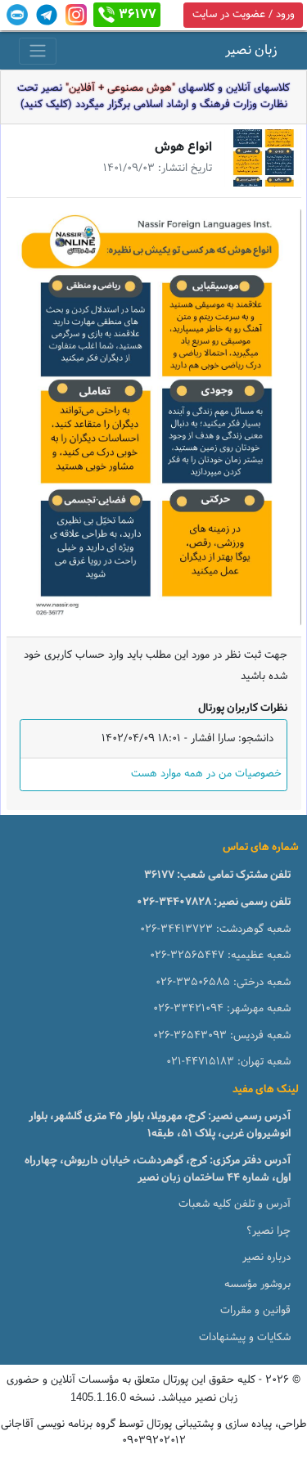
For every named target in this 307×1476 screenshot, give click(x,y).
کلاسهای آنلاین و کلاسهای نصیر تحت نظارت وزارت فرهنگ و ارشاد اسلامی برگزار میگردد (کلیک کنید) (153, 96)
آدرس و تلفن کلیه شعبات (234, 1204)
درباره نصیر (266, 1258)
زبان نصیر (251, 50)
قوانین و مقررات (255, 1311)
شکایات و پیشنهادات (245, 1338)
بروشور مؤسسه (257, 1285)
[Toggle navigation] (37, 51)
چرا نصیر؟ (268, 1231)
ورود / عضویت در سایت (243, 15)
